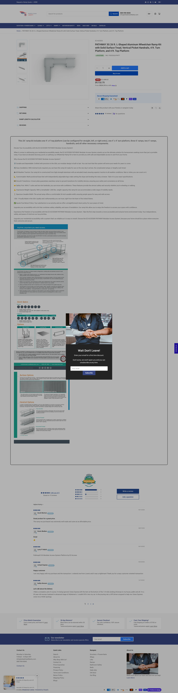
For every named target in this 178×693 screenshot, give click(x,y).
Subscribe (89, 373)
